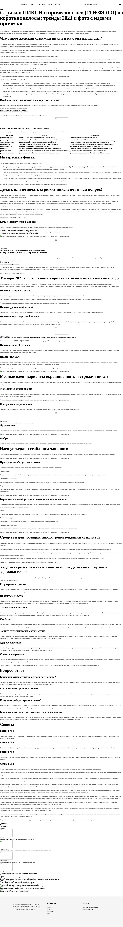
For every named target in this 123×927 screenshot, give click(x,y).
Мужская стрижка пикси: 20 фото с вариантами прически (17, 862)
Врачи (50, 4)
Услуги (32, 4)
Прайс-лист (41, 4)
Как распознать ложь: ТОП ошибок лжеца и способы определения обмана (22, 250)
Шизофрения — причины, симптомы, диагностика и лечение (18, 873)
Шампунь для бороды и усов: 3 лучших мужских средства (17, 882)
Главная (24, 4)
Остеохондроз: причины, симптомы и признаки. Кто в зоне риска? (20, 885)
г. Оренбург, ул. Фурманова (90, 907)
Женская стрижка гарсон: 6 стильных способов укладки (17, 423)
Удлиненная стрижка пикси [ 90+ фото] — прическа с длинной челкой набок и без (24, 128)
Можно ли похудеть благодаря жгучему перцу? (14, 891)
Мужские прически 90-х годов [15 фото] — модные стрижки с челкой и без (22, 888)
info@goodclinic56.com (90, 4)
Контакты (58, 4)
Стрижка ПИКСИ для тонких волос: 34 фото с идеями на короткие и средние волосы (26, 850)
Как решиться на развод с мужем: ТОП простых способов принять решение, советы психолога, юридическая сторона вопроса (38, 337)
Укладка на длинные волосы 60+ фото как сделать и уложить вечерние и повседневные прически (29, 879)
